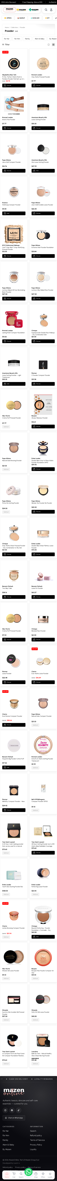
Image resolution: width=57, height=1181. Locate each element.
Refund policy (8, 1167)
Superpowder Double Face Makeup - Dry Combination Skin (43, 334)
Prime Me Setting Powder (10, 503)
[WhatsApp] (28, 1172)
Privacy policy (20, 1167)
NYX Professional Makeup (10, 245)
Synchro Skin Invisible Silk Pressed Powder (13, 1013)
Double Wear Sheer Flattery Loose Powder (42, 547)
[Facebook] (12, 1110)
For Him (17, 39)
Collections (14, 27)
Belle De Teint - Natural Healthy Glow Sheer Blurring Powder (42, 1054)
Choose (9, 85)
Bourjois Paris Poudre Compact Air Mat (43, 972)
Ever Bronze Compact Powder (12, 716)
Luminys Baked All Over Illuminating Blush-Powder (13, 291)
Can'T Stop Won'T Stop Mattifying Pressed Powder (13, 248)
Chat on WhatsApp (15, 1118)
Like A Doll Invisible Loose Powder (42, 205)
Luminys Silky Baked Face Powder (42, 290)
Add (37, 171)
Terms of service (34, 1167)
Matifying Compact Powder (11, 205)
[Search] (46, 9)
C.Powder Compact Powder (41, 375)
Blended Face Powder (39, 631)
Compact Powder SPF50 (40, 801)
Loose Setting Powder (39, 119)
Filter (7, 44)
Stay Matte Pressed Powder (41, 77)
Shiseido (5, 1010)
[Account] (51, 9)
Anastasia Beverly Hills (39, 117)
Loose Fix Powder (37, 588)
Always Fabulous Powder (40, 418)
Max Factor (6, 416)
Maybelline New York (9, 75)
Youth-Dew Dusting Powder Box (12, 887)
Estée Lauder (36, 458)
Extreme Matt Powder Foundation (43, 247)
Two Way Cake (7, 588)
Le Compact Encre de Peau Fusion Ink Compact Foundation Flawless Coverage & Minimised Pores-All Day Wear (13, 1055)
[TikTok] (18, 1110)
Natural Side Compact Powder (42, 716)
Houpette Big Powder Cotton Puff (13, 759)
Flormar (34, 373)
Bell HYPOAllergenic (38, 799)
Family (27, 39)
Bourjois (34, 416)
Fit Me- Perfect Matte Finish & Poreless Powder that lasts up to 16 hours (13, 78)
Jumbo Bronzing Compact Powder (13, 928)
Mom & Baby (39, 39)
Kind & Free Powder (8, 119)
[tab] (9, 9)
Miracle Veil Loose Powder (10, 971)
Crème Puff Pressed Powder (11, 418)
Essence (5, 203)
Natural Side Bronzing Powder (12, 460)
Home (7, 27)
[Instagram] (5, 1110)
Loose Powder (6, 673)
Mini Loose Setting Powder (40, 162)
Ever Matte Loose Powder (40, 673)
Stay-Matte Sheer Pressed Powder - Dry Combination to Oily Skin (13, 547)
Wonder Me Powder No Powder (42, 503)
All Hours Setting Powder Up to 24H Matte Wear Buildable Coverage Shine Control (43, 845)
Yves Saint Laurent (8, 842)
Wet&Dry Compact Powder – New (13, 801)
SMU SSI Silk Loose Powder (40, 1012)
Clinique (34, 330)
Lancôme (35, 1051)
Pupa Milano (6, 160)
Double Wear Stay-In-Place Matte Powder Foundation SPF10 (42, 461)
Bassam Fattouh (7, 586)
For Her (6, 39)
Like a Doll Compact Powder (11, 162)
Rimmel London (37, 75)
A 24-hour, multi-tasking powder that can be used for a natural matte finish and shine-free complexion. (12, 845)
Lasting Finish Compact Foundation (13, 333)
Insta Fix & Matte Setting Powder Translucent (42, 760)
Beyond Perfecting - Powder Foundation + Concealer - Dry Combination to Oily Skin (41, 929)
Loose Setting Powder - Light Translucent (11, 376)
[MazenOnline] (14, 1092)
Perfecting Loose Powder (40, 887)
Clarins (34, 671)
